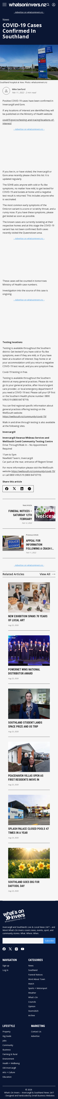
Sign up (6, 966)
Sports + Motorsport (37, 988)
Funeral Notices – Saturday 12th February (20, 515)
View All (45, 574)
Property (6, 1032)
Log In (5, 970)
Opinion (31, 1006)
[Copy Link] (29, 488)
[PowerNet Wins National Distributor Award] (29, 650)
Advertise (35, 1036)
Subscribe (49, 940)
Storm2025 (33, 1011)
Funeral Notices (35, 975)
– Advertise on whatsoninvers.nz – (29, 129)
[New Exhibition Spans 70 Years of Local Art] (29, 597)
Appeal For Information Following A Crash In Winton (40, 545)
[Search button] (48, 5)
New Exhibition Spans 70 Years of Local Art (27, 618)
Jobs (4, 1041)
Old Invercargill (9, 1068)
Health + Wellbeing (11, 1063)
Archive (31, 1015)
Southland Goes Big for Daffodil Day (23, 884)
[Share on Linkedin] (21, 488)
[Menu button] (4, 5)
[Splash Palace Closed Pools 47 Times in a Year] (29, 810)
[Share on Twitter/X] (14, 488)
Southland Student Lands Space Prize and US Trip (25, 724)
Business (7, 1050)
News (6, 19)
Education (7, 1077)
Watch (31, 984)
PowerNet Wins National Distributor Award (24, 671)
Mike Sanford (18, 89)
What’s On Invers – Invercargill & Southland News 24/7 (29, 1092)
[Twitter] (10, 949)
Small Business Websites (43, 1095)
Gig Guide (7, 1036)
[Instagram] (16, 949)
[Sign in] (53, 5)
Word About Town (36, 979)
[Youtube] (22, 948)
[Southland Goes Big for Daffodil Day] (29, 863)
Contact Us (36, 1032)
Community (8, 1045)
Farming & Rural (10, 1054)
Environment (8, 1059)
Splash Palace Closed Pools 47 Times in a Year (28, 830)
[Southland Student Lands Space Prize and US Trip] (29, 704)
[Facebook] (4, 948)
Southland (32, 970)
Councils (32, 1002)
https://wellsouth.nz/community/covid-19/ (24, 416)
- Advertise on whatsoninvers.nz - (29, 12)
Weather (32, 993)
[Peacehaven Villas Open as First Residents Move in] (29, 757)
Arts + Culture (9, 1072)
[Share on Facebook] (6, 488)
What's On (33, 997)
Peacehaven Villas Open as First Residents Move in (25, 777)
